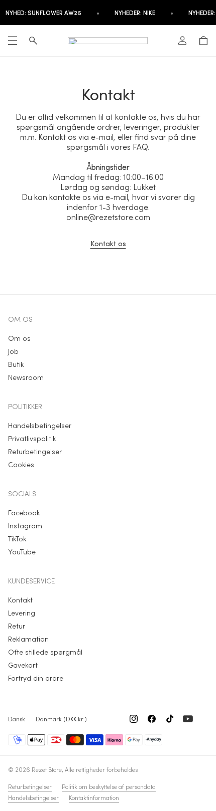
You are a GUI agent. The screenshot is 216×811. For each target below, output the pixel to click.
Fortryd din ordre (35, 678)
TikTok (17, 538)
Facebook (24, 512)
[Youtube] (188, 719)
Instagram (25, 525)
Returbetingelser (35, 451)
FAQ (140, 146)
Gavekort (23, 665)
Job (13, 351)
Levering (21, 613)
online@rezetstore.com (108, 217)
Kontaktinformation (94, 797)
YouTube (22, 551)
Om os (19, 338)
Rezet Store (47, 769)
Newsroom (26, 377)
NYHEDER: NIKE (135, 13)
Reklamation (28, 639)
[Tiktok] (170, 719)
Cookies (21, 464)
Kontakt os (108, 243)
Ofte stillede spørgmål (45, 652)
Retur (16, 626)
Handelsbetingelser (39, 425)
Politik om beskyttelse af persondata (109, 786)
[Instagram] (134, 719)
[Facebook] (152, 719)
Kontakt (20, 599)
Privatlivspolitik (32, 438)
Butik (16, 364)
